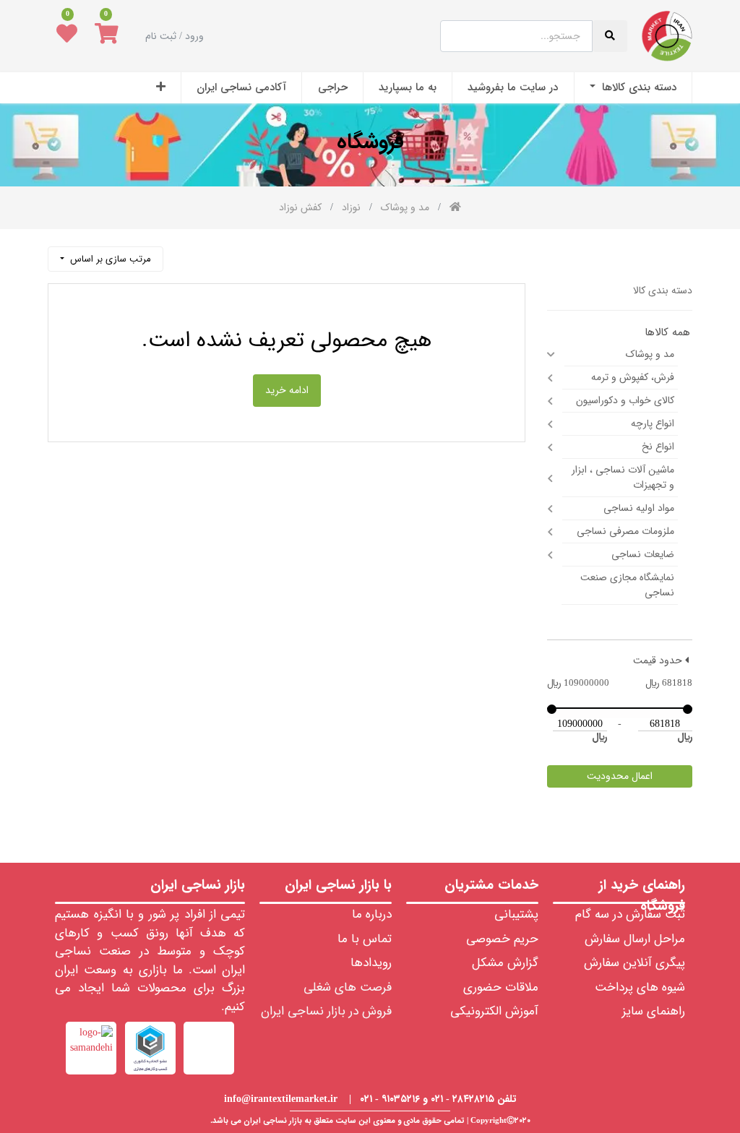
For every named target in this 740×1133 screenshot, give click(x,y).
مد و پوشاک (650, 354)
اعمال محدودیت (620, 776)
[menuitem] (633, 88)
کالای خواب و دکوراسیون (625, 400)
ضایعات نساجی (642, 554)
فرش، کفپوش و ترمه (632, 377)
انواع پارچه (652, 423)
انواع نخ (658, 447)
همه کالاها (667, 333)
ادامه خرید (287, 390)
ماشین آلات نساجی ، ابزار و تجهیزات (623, 477)
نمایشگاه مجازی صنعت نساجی (627, 584)
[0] (106, 36)
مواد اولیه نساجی (638, 508)
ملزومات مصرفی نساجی (625, 531)
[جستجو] (181, 253)
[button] (160, 88)
